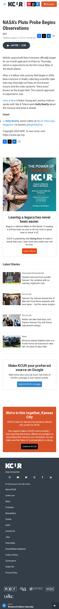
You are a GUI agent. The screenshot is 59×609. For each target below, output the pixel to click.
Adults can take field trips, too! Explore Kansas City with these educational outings (37, 322)
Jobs (7, 537)
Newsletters (10, 513)
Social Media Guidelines (15, 549)
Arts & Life (26, 294)
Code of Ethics (11, 555)
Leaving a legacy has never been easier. (29, 219)
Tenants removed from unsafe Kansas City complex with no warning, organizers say (36, 280)
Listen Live (10, 495)
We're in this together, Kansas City (29, 415)
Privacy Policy (11, 573)
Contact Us (10, 531)
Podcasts (9, 507)
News (24, 336)
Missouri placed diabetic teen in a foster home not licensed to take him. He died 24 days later (38, 343)
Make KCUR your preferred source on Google (29, 368)
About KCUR (10, 490)
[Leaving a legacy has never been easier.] (29, 184)
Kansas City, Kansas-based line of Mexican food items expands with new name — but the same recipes (38, 301)
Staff (7, 525)
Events (8, 519)
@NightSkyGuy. (34, 124)
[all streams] (55, 605)
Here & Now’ (9, 100)
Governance (10, 561)
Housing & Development (33, 273)
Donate (50, 4)
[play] (4, 605)
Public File (9, 567)
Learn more (29, 250)
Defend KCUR (29, 446)
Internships (10, 543)
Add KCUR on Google (29, 384)
